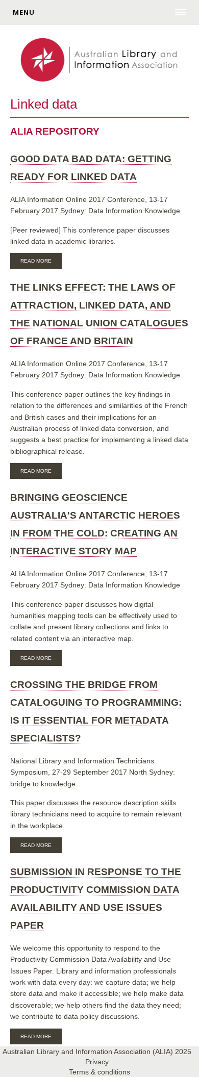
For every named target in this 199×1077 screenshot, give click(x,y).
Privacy (97, 1062)
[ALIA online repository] (99, 60)
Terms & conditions (99, 1072)
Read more (41, 262)
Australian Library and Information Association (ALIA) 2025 (97, 1051)
